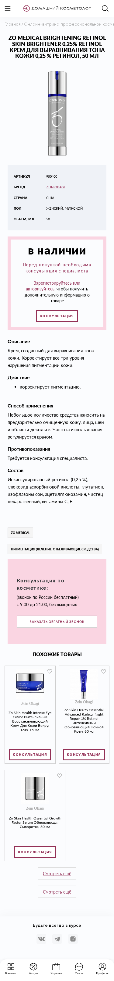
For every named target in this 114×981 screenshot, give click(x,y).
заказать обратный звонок (57, 622)
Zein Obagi (55, 187)
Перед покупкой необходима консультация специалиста (57, 267)
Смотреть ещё (57, 873)
